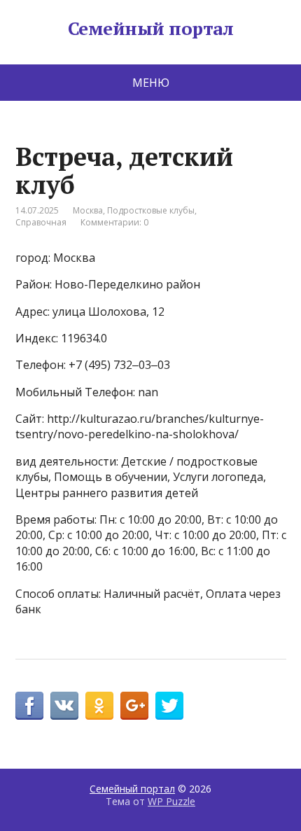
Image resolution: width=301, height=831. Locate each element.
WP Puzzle (171, 801)
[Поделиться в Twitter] (169, 706)
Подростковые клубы (151, 210)
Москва (88, 210)
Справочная (40, 222)
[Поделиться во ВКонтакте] (64, 706)
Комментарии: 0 (114, 222)
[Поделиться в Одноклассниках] (99, 706)
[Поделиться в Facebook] (29, 706)
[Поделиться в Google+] (134, 706)
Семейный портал (150, 28)
